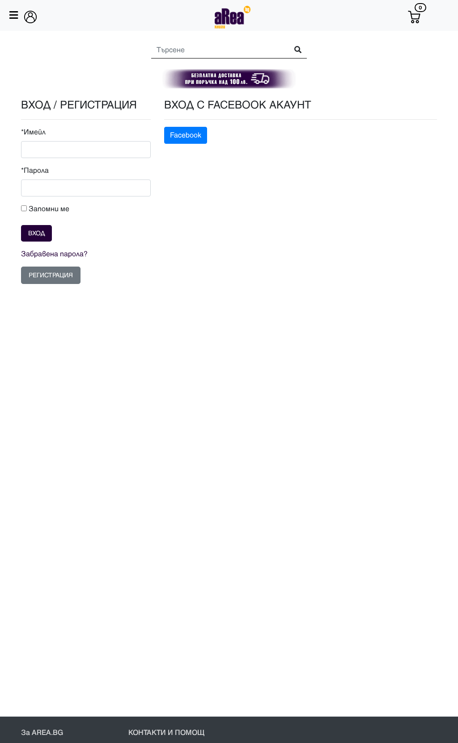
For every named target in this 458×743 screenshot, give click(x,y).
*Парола (35, 170)
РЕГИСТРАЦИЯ (51, 275)
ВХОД (36, 233)
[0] (414, 17)
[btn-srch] (294, 50)
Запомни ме (48, 209)
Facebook (185, 135)
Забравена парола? (54, 254)
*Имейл (33, 132)
